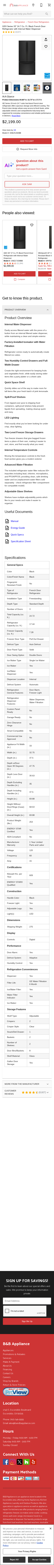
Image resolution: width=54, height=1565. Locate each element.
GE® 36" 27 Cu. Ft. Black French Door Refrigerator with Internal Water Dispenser (18, 255)
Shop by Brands (10, 1381)
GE (15, 130)
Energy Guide (18, 528)
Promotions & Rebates (14, 1354)
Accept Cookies (39, 1560)
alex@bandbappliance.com (22, 1423)
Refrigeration (19, 22)
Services (7, 1358)
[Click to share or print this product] (46, 39)
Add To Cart (27, 141)
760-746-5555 (17, 1419)
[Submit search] (47, 14)
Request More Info (28, 149)
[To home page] (19, 5)
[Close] (50, 1528)
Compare (21, 279)
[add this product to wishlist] (46, 46)
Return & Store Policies (14, 1385)
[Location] (33, 5)
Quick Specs (17, 534)
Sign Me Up (27, 1321)
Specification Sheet (21, 541)
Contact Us (8, 1373)
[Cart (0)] (49, 5)
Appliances (7, 22)
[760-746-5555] (41, 5)
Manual (14, 521)
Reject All (14, 1560)
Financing (7, 1369)
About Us (7, 1365)
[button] (4, 5)
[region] (27, 1544)
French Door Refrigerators (38, 22)
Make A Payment (11, 1362)
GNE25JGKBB (15, 133)
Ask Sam (27, 184)
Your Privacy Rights (27, 1551)
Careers (7, 1377)
